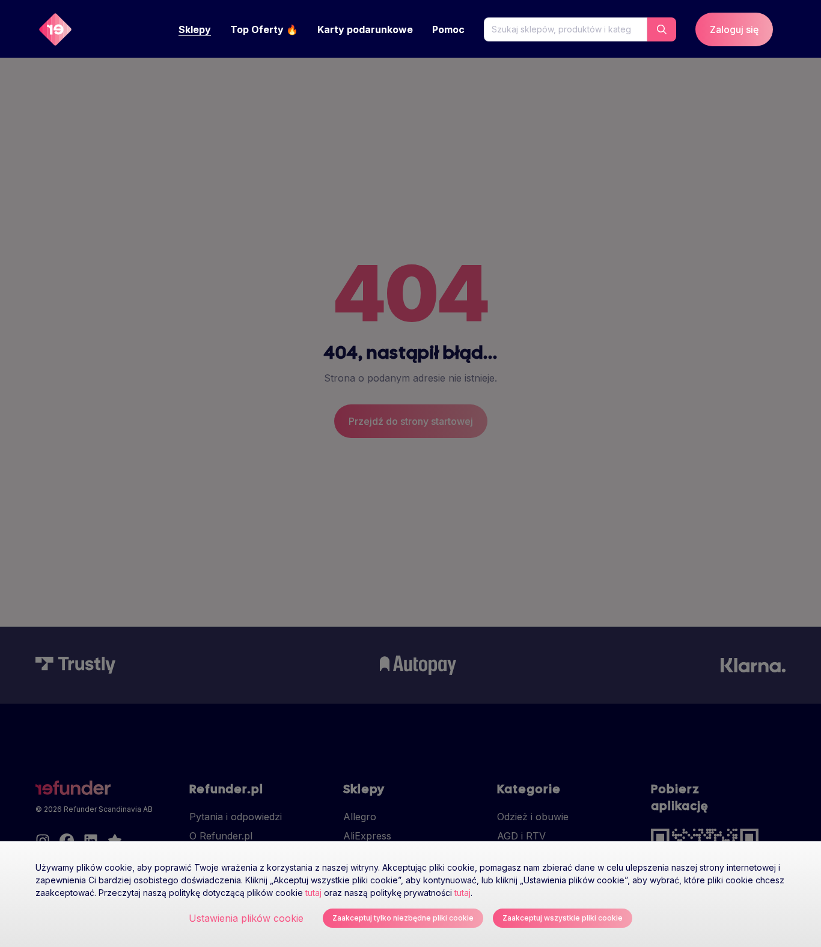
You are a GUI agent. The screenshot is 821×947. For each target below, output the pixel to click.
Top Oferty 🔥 (264, 29)
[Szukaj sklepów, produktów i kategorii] (661, 29)
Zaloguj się (734, 29)
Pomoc (448, 29)
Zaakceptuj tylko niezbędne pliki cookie (403, 917)
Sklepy (195, 29)
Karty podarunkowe (365, 29)
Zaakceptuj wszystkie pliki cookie (562, 917)
